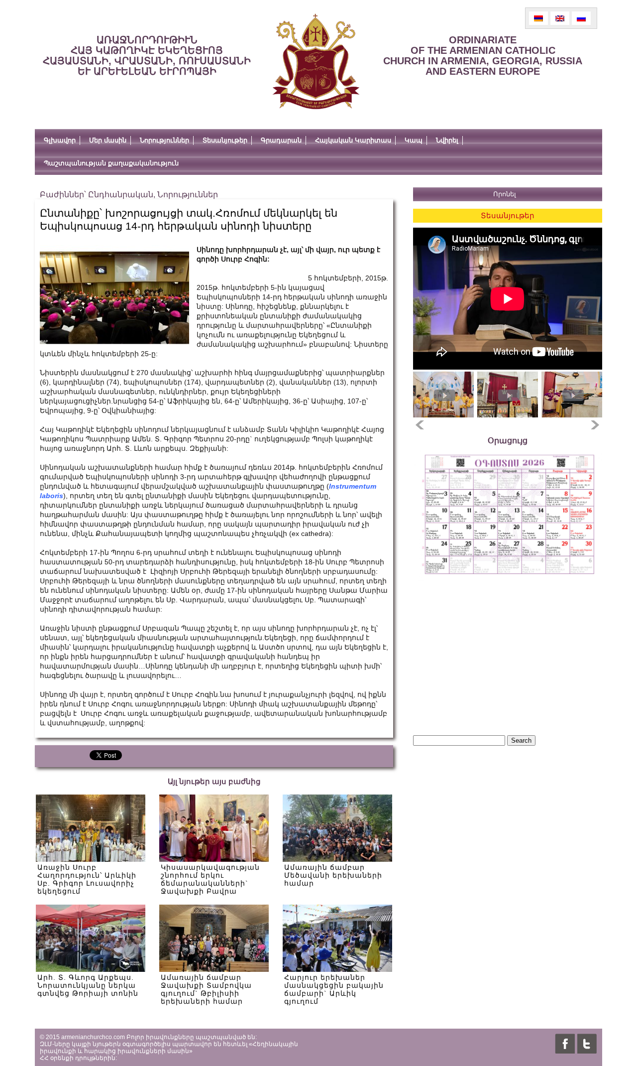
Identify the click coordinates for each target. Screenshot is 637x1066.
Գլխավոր (60, 140)
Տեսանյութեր (225, 140)
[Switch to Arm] (538, 18)
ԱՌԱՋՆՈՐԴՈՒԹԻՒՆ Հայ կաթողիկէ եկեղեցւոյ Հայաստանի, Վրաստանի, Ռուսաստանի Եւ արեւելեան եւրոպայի (147, 55)
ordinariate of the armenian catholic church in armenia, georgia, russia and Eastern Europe (482, 55)
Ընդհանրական (120, 194)
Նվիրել (447, 140)
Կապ (414, 140)
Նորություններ (164, 140)
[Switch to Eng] (559, 18)
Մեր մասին (107, 140)
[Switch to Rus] (581, 18)
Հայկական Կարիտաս (353, 140)
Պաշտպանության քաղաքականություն (111, 163)
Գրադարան (281, 140)
